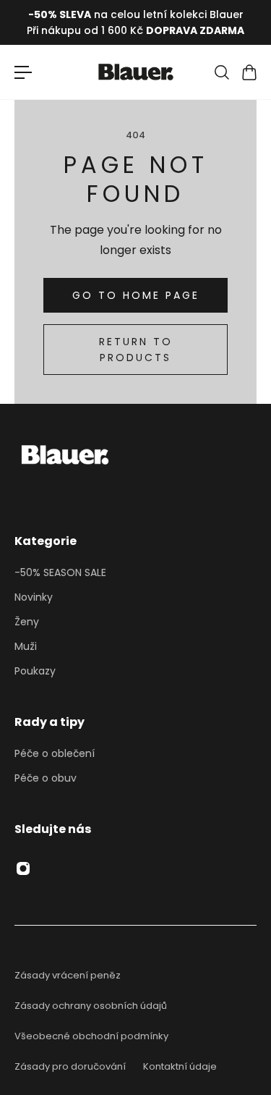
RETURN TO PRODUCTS (136, 349)
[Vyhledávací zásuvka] (221, 72)
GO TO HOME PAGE (135, 295)
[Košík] (248, 72)
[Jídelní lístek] (23, 72)
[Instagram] (23, 868)
